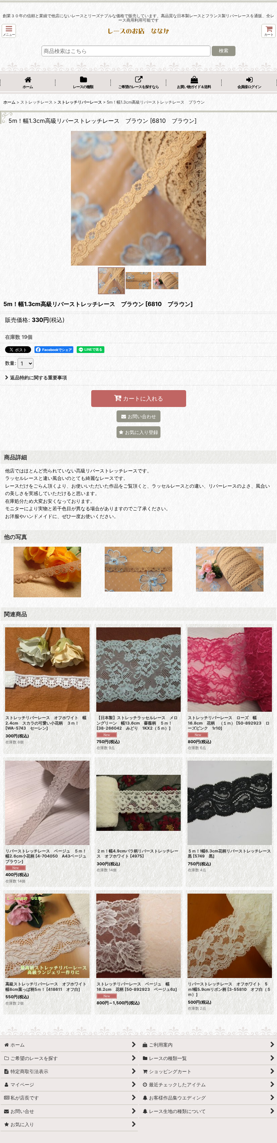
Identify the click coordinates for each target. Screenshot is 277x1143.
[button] (9, 31)
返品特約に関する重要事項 (38, 377)
